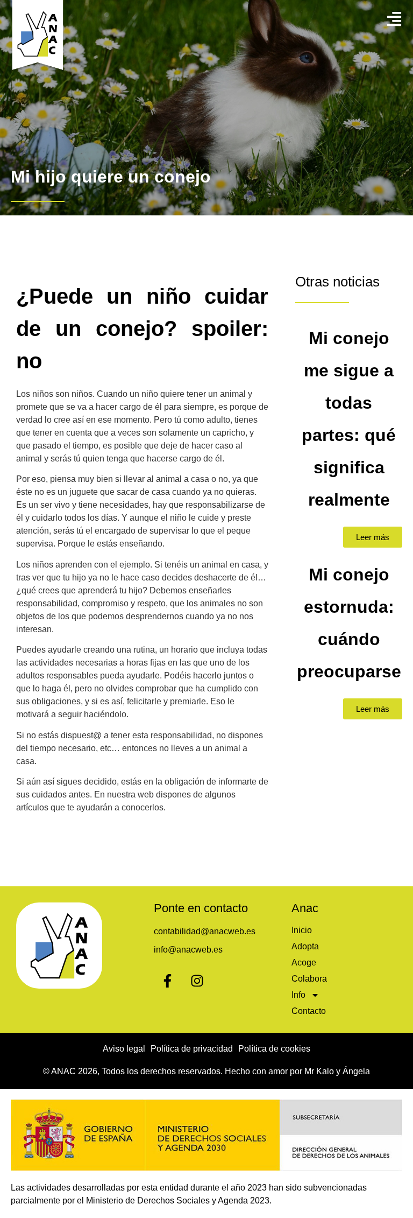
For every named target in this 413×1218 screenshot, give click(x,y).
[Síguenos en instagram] (196, 980)
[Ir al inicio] (38, 36)
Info (298, 994)
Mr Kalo (319, 1071)
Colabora (309, 978)
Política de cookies (274, 1048)
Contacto (308, 1011)
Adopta (305, 946)
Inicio (301, 930)
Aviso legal (124, 1048)
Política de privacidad (192, 1048)
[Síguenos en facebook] (167, 980)
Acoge (303, 962)
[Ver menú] (394, 19)
